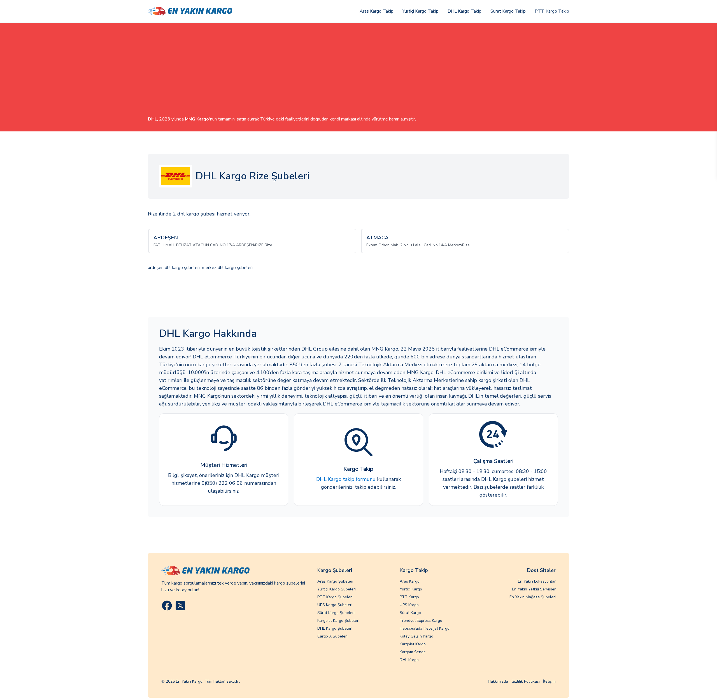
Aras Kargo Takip (377, 11)
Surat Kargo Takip (508, 11)
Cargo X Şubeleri (332, 636)
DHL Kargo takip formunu (346, 479)
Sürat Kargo (410, 612)
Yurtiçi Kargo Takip (420, 11)
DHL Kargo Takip (464, 11)
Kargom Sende (413, 652)
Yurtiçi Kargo (411, 589)
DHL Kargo (409, 659)
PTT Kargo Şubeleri (335, 597)
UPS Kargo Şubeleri (334, 605)
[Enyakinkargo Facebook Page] (167, 605)
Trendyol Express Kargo (421, 620)
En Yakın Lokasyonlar (537, 581)
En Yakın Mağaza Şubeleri (532, 597)
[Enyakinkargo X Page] (180, 605)
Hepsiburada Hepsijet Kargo (425, 628)
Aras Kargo (410, 581)
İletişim (549, 681)
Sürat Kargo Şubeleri (336, 612)
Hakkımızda (498, 681)
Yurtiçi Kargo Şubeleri (336, 589)
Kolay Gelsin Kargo (416, 636)
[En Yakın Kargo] (190, 11)
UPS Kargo (409, 605)
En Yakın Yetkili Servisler (534, 589)
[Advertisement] (358, 73)
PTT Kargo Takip (552, 11)
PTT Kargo (409, 597)
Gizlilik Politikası (525, 681)
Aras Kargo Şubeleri (335, 581)
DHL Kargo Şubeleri (334, 628)
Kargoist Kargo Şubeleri (338, 620)
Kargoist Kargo (413, 644)
